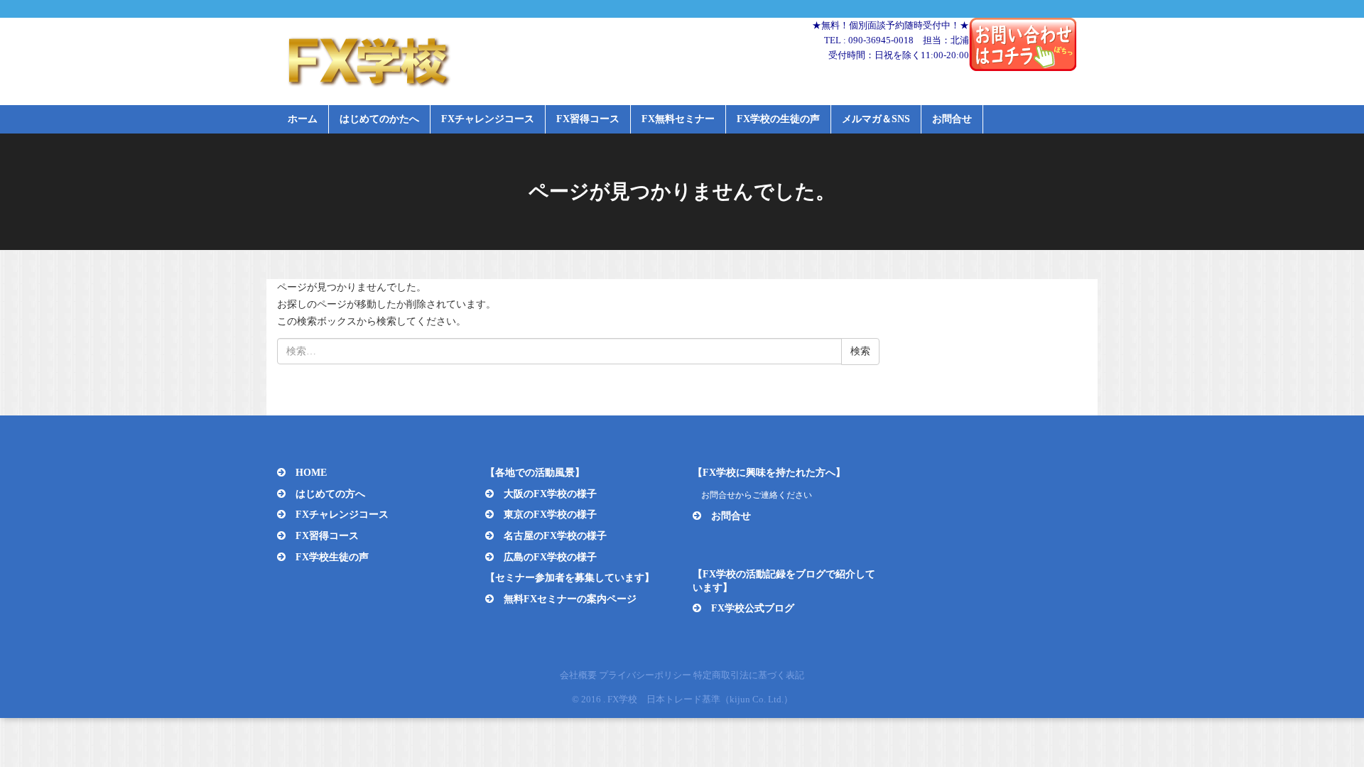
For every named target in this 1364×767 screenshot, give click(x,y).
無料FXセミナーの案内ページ (570, 599)
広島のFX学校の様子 (550, 557)
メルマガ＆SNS (876, 119)
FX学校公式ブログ (752, 608)
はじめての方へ (330, 494)
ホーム (303, 119)
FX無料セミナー (678, 119)
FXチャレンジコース (487, 119)
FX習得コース (587, 119)
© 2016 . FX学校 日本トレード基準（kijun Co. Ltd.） (682, 699)
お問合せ (952, 119)
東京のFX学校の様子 (550, 514)
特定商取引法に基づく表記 (748, 675)
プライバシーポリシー (645, 675)
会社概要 (578, 675)
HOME (311, 472)
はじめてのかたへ (379, 119)
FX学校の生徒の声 (778, 119)
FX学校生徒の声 (332, 557)
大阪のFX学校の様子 (550, 494)
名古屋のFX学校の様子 (555, 536)
